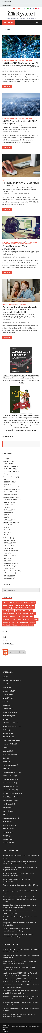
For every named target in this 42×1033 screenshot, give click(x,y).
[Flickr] (38, 8)
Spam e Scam (8, 578)
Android (6, 525)
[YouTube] (14, 8)
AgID (17, 602)
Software (6, 538)
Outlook (25, 616)
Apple (5, 605)
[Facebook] (22, 8)
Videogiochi (8, 545)
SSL (13, 622)
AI (21, 602)
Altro (5, 459)
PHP (27, 241)
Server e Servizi (23, 60)
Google (5, 611)
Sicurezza (35, 619)
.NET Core (11, 602)
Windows (28, 243)
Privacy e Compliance (11, 563)
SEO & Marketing (9, 566)
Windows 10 (15, 625)
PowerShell (6, 619)
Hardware (7, 461)
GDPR (26, 608)
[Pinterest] (35, 8)
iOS (5, 527)
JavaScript (7, 512)
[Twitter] (11, 8)
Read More (6, 86)
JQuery (25, 611)
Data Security (17, 241)
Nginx (5, 616)
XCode (31, 625)
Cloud (4, 60)
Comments (8, 644)
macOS (6, 532)
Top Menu (7, 1)
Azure (5, 608)
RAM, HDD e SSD (9, 469)
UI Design (6, 548)
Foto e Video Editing (10, 550)
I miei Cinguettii (7, 436)
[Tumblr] (30, 8)
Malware (18, 613)
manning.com (20, 430)
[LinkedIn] (25, 8)
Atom (5, 640)
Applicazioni (8, 540)
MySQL (32, 613)
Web (30, 60)
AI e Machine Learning (11, 499)
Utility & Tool (8, 542)
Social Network (9, 575)
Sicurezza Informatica (31, 179)
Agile (6, 479)
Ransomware (22, 619)
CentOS (15, 608)
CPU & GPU (8, 464)
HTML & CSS (8, 509)
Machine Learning (8, 613)
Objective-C (12, 616)
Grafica (6, 553)
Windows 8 (6, 625)
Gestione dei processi (10, 487)
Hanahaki (5, 1031)
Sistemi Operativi (16, 243)
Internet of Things (9, 492)
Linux (23, 241)
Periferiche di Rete (10, 466)
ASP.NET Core (20, 605)
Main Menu (9, 22)
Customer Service (9, 481)
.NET (4, 602)
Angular (33, 602)
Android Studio (9, 502)
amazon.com (31, 430)
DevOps (6, 484)
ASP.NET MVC (30, 605)
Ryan (16, 71)
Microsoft (25, 613)
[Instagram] (33, 8)
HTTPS (11, 611)
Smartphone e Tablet (10, 471)
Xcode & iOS (8, 519)
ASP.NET (4, 241)
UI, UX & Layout (9, 555)
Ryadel (4, 1029)
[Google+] (16, 8)
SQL (5, 517)
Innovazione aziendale (11, 489)
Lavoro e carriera (9, 494)
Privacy (14, 619)
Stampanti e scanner (10, 474)
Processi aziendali (9, 477)
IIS (16, 611)
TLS (17, 622)
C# (5, 507)
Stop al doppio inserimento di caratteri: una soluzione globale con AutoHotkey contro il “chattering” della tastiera (20, 899)
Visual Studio (24, 622)
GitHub (32, 608)
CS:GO (21, 608)
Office (19, 616)
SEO (29, 619)
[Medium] (27, 8)
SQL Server (6, 622)
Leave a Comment (24, 71)
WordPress (24, 625)
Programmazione (12, 60)
